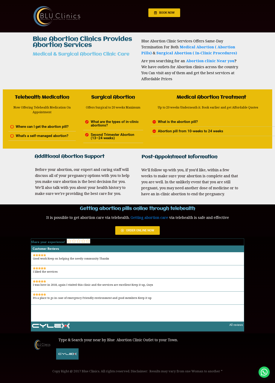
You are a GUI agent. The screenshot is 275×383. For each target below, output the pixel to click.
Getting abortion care (149, 217)
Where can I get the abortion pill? (42, 127)
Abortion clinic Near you (210, 60)
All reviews (236, 325)
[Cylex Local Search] (50, 328)
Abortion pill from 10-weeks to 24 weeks (190, 131)
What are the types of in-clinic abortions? (115, 123)
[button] (42, 127)
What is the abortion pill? (178, 122)
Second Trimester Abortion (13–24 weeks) (112, 136)
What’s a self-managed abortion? (42, 136)
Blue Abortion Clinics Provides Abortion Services (82, 42)
